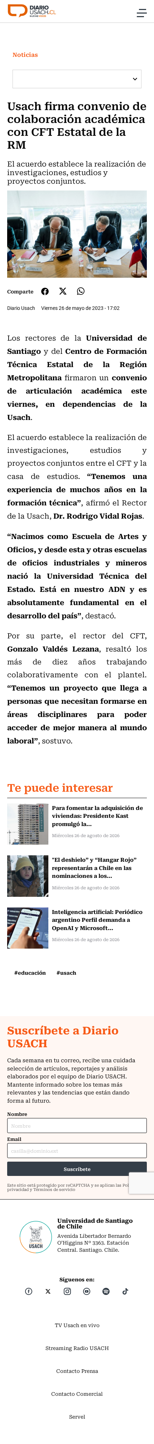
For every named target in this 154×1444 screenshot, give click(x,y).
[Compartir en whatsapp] (80, 291)
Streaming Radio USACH (77, 1347)
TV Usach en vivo (77, 1324)
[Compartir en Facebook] (45, 291)
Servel (77, 1416)
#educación (30, 972)
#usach (66, 972)
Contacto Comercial (77, 1393)
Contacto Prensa (77, 1370)
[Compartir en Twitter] (63, 291)
